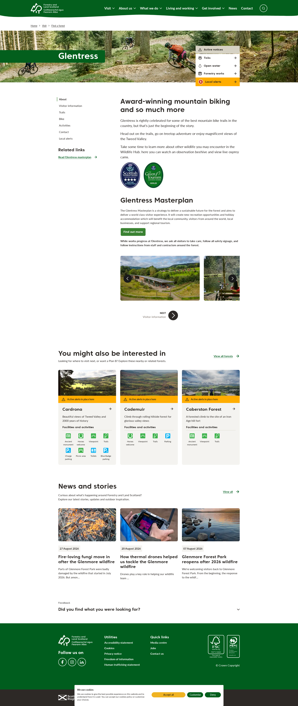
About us (125, 8)
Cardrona (72, 409)
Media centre (158, 642)
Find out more (133, 231)
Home (34, 25)
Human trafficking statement (122, 664)
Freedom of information (118, 659)
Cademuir (134, 409)
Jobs (153, 648)
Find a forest (58, 25)
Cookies (109, 648)
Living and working (180, 8)
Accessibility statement (118, 642)
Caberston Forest (203, 409)
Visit (107, 8)
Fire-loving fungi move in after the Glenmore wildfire (86, 559)
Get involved (211, 8)
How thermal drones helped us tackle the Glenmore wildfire (149, 561)
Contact (247, 8)
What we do (149, 8)
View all (231, 492)
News (233, 8)
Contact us (157, 653)
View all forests (223, 356)
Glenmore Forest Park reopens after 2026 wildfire (210, 559)
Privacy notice (113, 653)
